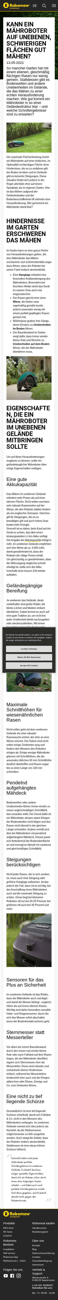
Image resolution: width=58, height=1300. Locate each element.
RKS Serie (8, 1228)
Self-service (9, 1253)
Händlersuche (39, 1228)
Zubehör (7, 1235)
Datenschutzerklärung (43, 1253)
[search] (44, 6)
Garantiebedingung (42, 1260)
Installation (8, 1249)
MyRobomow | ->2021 (14, 1260)
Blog (34, 1249)
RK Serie (7, 1232)
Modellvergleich (40, 1232)
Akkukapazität (33, 540)
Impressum (38, 1264)
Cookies (36, 1257)
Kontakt (36, 1245)
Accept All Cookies (29, 665)
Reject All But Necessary (29, 657)
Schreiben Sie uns (42, 1288)
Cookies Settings (29, 649)
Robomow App (10, 1257)
